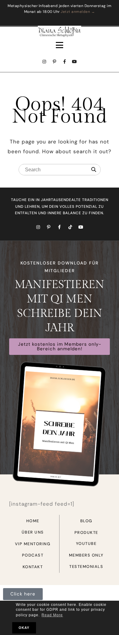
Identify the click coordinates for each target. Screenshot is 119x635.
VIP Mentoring (33, 543)
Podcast (33, 555)
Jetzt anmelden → (78, 11)
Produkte (86, 532)
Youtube (86, 543)
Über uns (33, 532)
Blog (86, 520)
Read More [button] (52, 615)
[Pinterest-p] (54, 61)
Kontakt (33, 566)
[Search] (93, 169)
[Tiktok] (70, 227)
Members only (86, 555)
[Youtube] (74, 61)
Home (32, 520)
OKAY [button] (24, 627)
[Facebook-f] (64, 61)
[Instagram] (44, 61)
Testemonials (86, 566)
